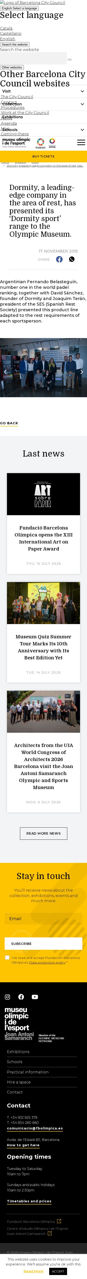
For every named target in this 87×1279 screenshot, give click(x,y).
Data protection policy (47, 962)
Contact (15, 1092)
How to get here (23, 1145)
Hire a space (19, 1082)
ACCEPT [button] (58, 1271)
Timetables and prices (29, 1201)
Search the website (19, 49)
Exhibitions (18, 1052)
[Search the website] (69, 59)
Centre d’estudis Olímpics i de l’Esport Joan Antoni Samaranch (37, 1231)
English (19, 8)
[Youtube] (35, 997)
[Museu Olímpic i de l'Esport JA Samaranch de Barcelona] (52, 146)
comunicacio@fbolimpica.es (35, 1128)
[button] (60, 259)
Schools (14, 1062)
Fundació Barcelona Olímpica (31, 1221)
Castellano (10, 33)
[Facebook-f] (21, 997)
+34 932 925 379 (24, 1117)
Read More (33, 1271)
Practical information (28, 1072)
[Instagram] (7, 997)
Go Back (9, 423)
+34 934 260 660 (25, 1122)
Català (6, 28)
